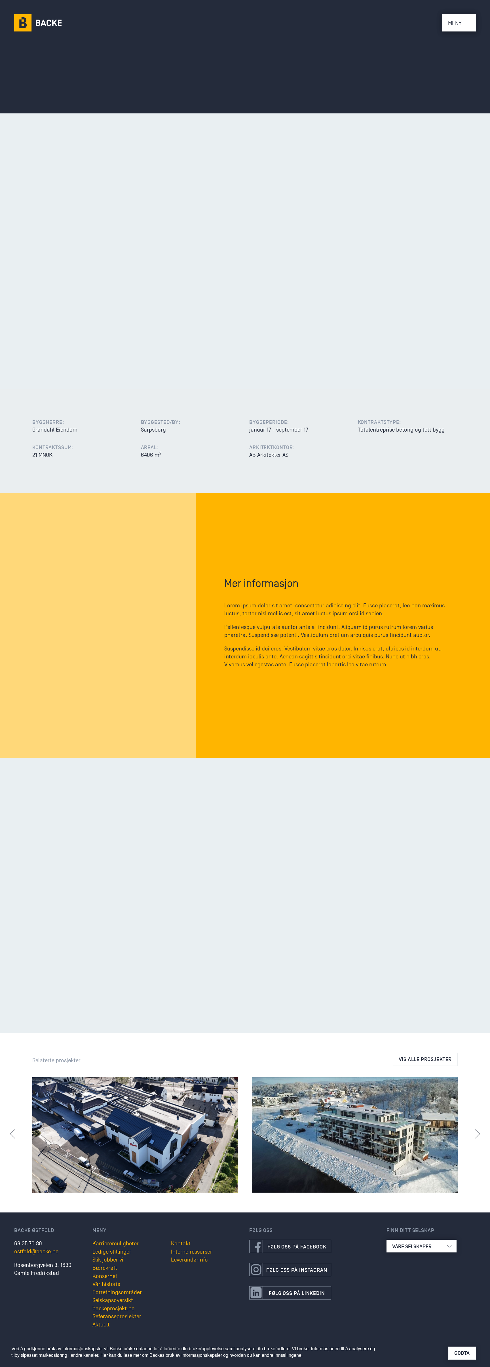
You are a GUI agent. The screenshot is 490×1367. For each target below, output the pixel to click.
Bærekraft (104, 1268)
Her (104, 1355)
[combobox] (421, 1246)
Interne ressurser (191, 1252)
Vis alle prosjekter (425, 1059)
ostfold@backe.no (36, 1251)
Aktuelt (101, 1325)
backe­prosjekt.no (113, 1308)
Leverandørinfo (189, 1260)
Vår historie (106, 1284)
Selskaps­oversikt (112, 1300)
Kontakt (181, 1244)
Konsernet (104, 1276)
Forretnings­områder (117, 1292)
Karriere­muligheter (115, 1244)
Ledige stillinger (111, 1252)
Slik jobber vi (107, 1260)
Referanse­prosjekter (116, 1316)
